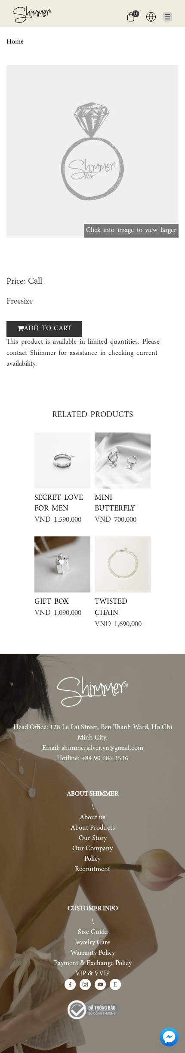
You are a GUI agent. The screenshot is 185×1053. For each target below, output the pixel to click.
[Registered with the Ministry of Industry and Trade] (92, 1009)
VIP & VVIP (92, 973)
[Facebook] (70, 984)
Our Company (92, 848)
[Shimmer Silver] (92, 691)
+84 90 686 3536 (104, 758)
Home (15, 41)
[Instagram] (85, 984)
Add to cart (47, 328)
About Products (93, 827)
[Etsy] (115, 984)
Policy (92, 859)
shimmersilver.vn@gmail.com (102, 748)
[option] (92, 151)
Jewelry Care (92, 942)
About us (92, 817)
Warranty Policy (93, 953)
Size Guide (93, 932)
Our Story (93, 838)
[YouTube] (100, 984)
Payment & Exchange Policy (93, 963)
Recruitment (92, 869)
